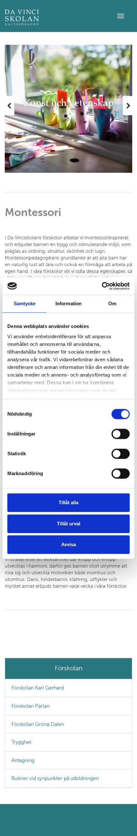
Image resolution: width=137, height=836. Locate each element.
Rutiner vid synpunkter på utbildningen (55, 778)
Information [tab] (68, 303)
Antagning (22, 760)
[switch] (121, 434)
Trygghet (21, 742)
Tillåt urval (68, 523)
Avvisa (68, 544)
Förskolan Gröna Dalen (37, 724)
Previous (9, 105)
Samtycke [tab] (25, 303)
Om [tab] (112, 303)
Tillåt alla (68, 502)
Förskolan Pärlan (30, 706)
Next (127, 105)
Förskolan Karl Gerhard (37, 688)
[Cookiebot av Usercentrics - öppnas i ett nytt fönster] (102, 286)
